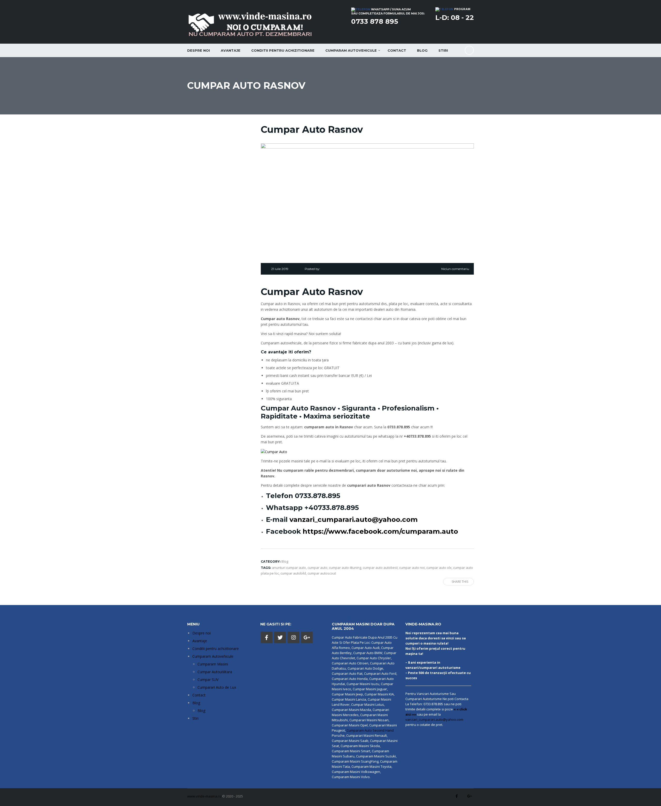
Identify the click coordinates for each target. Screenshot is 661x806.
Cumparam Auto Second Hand (370, 730)
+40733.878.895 (331, 507)
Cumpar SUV (208, 679)
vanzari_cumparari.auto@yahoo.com (353, 519)
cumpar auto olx (439, 567)
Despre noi (198, 50)
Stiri (443, 50)
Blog (422, 50)
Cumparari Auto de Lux (217, 687)
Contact (397, 50)
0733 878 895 (374, 21)
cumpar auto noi (412, 567)
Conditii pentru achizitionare (282, 50)
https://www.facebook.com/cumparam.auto (380, 531)
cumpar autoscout (322, 573)
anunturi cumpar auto (289, 567)
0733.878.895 (317, 496)
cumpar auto (317, 567)
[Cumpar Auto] (274, 451)
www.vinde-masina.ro (204, 796)
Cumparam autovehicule (351, 50)
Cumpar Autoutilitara (215, 671)
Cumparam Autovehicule (212, 656)
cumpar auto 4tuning (345, 567)
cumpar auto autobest (380, 567)
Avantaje (230, 50)
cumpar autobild (293, 573)
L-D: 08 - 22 (454, 17)
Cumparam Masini (213, 664)
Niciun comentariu (455, 269)
